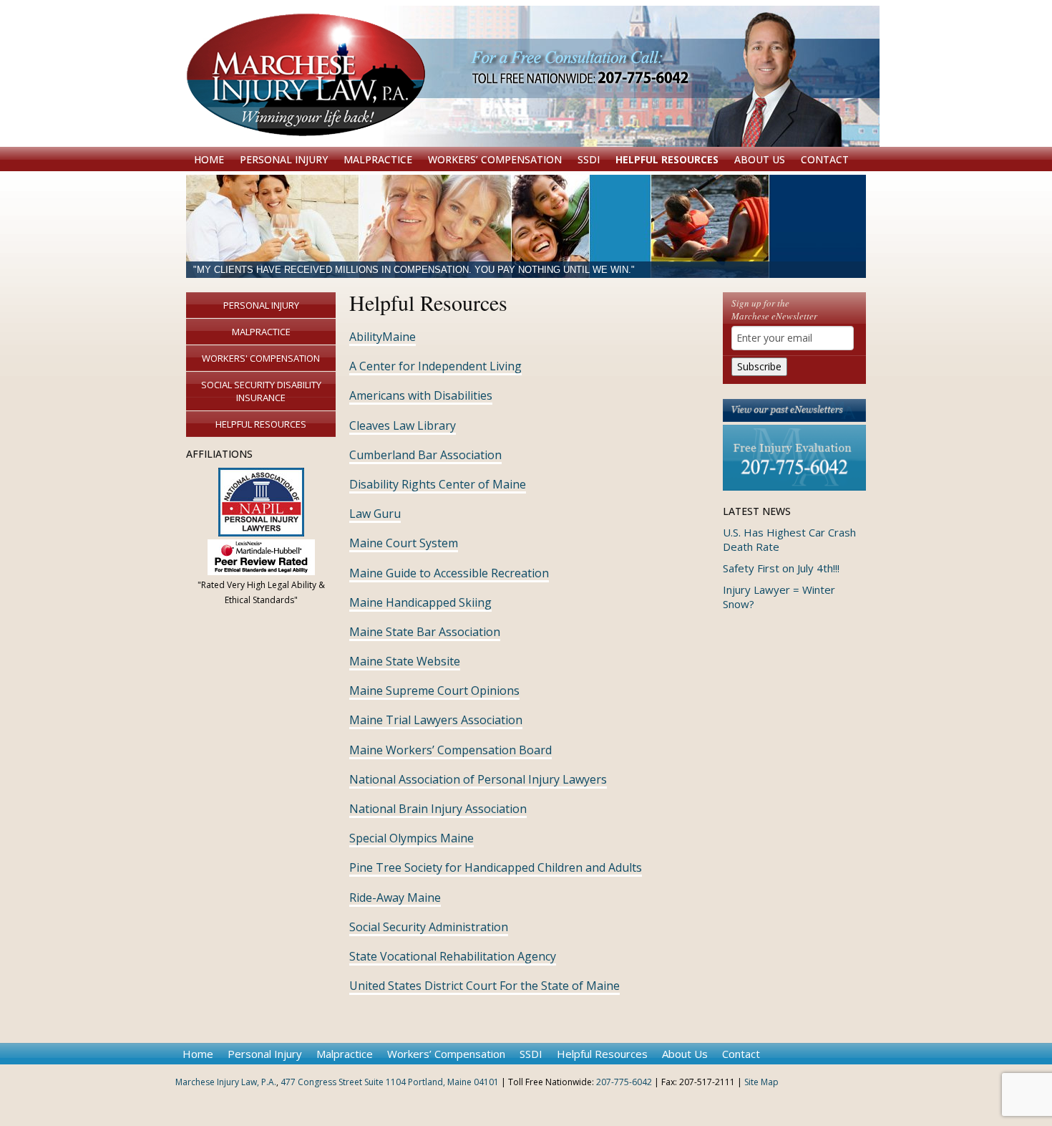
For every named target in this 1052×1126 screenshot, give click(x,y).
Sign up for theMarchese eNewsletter (774, 309)
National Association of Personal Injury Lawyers (478, 779)
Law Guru (375, 513)
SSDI (589, 159)
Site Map (761, 1082)
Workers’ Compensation (495, 159)
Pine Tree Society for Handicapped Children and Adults (495, 867)
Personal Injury (284, 159)
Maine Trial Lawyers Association (435, 720)
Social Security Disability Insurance (261, 391)
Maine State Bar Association (424, 632)
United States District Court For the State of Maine (484, 985)
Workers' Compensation (261, 358)
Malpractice (378, 159)
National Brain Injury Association (438, 809)
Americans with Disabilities (420, 395)
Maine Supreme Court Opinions (434, 690)
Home (209, 159)
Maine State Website (404, 661)
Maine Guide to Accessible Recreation (449, 573)
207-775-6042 (624, 1082)
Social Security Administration (428, 927)
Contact (825, 159)
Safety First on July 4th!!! (781, 568)
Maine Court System (403, 543)
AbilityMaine (382, 337)
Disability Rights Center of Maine (437, 484)
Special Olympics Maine (411, 838)
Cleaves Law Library (402, 425)
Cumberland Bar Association (425, 455)
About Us (759, 159)
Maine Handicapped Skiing (420, 602)
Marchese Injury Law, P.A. (225, 1082)
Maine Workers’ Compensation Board (450, 750)
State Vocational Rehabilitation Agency (452, 956)
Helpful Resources (667, 159)
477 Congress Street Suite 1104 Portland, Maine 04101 (390, 1082)
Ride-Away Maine (395, 897)
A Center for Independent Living (435, 366)
